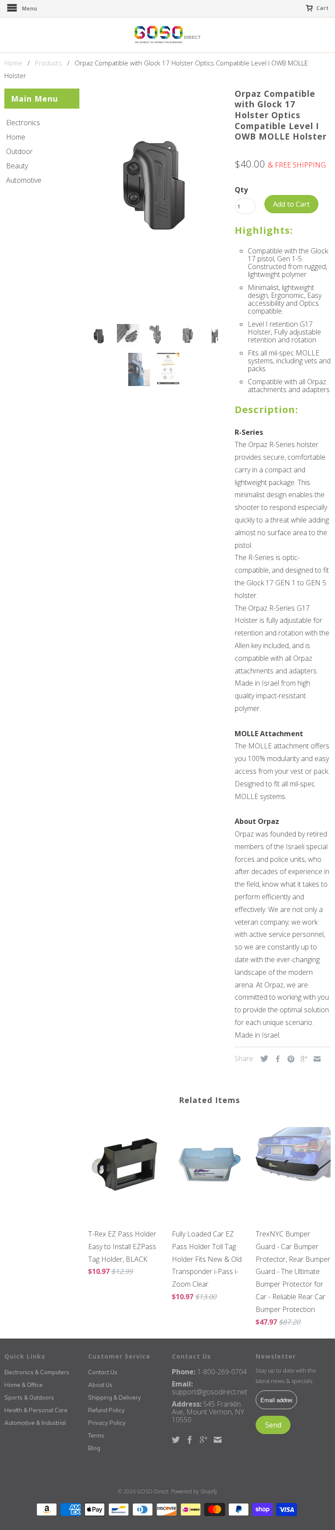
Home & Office (23, 1384)
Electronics (23, 122)
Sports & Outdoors (29, 1397)
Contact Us (102, 1372)
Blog (94, 1448)
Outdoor (19, 151)
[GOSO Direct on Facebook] (190, 1440)
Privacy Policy (107, 1422)
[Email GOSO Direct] (218, 1440)
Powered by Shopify (194, 1491)
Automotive (23, 180)
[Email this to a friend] (315, 1058)
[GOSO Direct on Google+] (204, 1440)
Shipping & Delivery (114, 1397)
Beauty (17, 166)
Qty (241, 190)
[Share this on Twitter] (262, 1058)
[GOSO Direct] (167, 35)
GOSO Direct (152, 1491)
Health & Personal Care (36, 1410)
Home (15, 137)
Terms (96, 1435)
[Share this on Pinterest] (288, 1058)
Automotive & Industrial (35, 1422)
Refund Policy (106, 1410)
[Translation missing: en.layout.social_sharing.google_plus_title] (302, 1058)
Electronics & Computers (36, 1372)
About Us (100, 1384)
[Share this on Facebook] (275, 1058)
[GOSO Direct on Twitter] (176, 1440)
